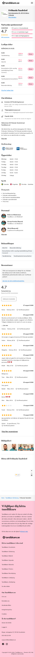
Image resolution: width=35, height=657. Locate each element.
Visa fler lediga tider (7, 90)
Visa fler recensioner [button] (10, 431)
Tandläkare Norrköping (9, 573)
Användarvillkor (6, 605)
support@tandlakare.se (9, 640)
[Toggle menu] (32, 3)
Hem (2, 498)
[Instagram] (7, 644)
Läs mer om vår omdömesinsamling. (13, 281)
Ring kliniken (12, 17)
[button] (17, 447)
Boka (30, 54)
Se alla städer (6, 586)
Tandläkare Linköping (8, 577)
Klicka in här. (24, 531)
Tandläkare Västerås (8, 564)
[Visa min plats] (31, 475)
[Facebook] (3, 644)
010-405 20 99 (6, 635)
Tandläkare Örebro (7, 569)
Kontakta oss (5, 601)
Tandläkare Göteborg (12, 498)
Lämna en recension (9, 299)
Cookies (4, 614)
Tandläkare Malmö (7, 556)
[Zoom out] (31, 473)
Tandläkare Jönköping (8, 582)
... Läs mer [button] (5, 325)
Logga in (4, 627)
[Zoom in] (31, 470)
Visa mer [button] (4, 138)
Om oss (4, 596)
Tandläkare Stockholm (8, 547)
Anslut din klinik (6, 623)
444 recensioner (5, 37)
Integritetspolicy (7, 609)
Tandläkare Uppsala (8, 560)
